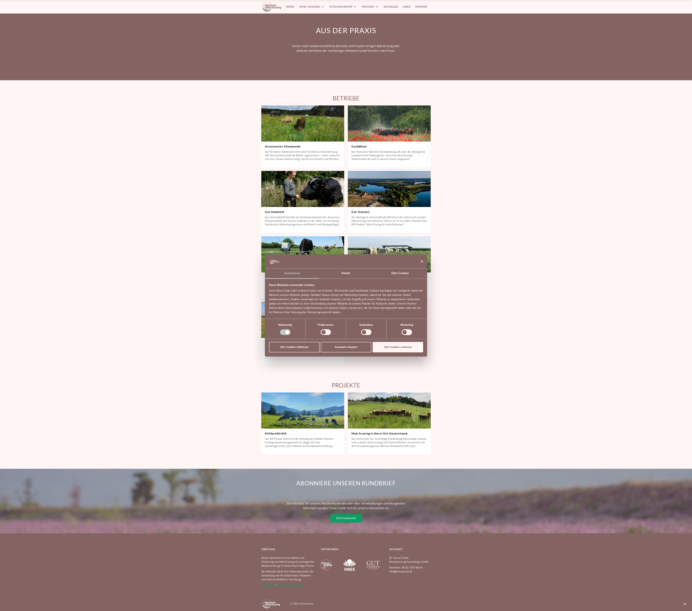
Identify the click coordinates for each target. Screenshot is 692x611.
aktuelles (390, 6)
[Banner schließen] (422, 261)
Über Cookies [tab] (400, 273)
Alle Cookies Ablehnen (294, 347)
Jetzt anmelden (346, 518)
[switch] (326, 332)
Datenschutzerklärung (290, 585)
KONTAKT (421, 6)
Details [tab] (346, 273)
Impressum (268, 585)
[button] (311, 6)
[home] (272, 6)
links (406, 6)
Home (290, 6)
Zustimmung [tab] (292, 273)
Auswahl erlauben (346, 347)
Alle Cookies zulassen (398, 347)
